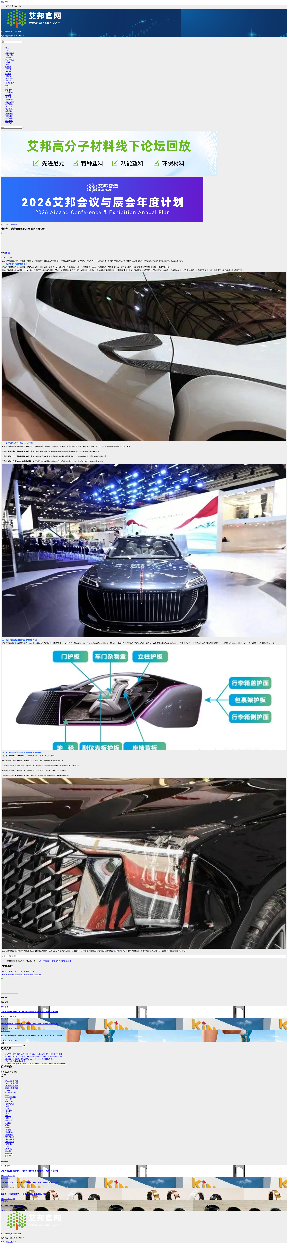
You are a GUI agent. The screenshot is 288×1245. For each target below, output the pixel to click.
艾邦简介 (9, 123)
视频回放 (9, 1144)
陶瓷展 (8, 1156)
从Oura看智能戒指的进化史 (16, 1061)
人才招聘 (9, 1099)
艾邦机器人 (9, 83)
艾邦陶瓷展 (9, 53)
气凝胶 (8, 74)
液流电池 (9, 78)
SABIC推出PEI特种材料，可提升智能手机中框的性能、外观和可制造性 (29, 1012)
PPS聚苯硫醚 (10, 1097)
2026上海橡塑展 (11, 1088)
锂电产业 (9, 1154)
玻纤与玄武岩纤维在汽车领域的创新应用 (55, 961)
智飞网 (8, 97)
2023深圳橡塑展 (11, 1081)
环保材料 (9, 99)
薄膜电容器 (9, 1142)
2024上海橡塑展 (11, 1083)
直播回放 (9, 116)
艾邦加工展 (9, 1137)
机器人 (8, 1125)
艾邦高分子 (13, 224)
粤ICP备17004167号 (8, 1242)
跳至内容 (4, 2)
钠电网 (8, 69)
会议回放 (9, 111)
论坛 (7, 50)
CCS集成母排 (10, 1092)
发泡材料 (9, 92)
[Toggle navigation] (2, 40)
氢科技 (8, 1130)
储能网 (8, 71)
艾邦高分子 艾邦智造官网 (11, 31)
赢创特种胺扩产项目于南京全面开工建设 (18, 971)
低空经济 (9, 1101)
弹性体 (8, 86)
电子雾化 (9, 104)
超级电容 (9, 1149)
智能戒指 (9, 57)
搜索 (2, 1043)
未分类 (8, 1123)
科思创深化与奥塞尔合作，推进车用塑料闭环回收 (22, 974)
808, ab (7, 253)
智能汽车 (9, 55)
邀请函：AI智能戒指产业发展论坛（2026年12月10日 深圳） (29, 1059)
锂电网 (8, 67)
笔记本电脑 (9, 60)
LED (7, 88)
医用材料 (9, 90)
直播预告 (9, 114)
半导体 (8, 81)
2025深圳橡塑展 (11, 1086)
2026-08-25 (5, 1176)
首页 (7, 48)
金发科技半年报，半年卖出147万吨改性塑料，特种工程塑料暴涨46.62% (29, 1024)
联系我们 (9, 121)
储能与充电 (9, 1104)
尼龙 (7, 1113)
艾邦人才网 (9, 102)
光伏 (7, 64)
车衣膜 (8, 95)
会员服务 (9, 118)
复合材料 (5, 224)
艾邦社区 (9, 109)
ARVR (7, 62)
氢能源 (8, 76)
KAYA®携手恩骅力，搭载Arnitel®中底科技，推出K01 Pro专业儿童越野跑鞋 (31, 1035)
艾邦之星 (9, 106)
